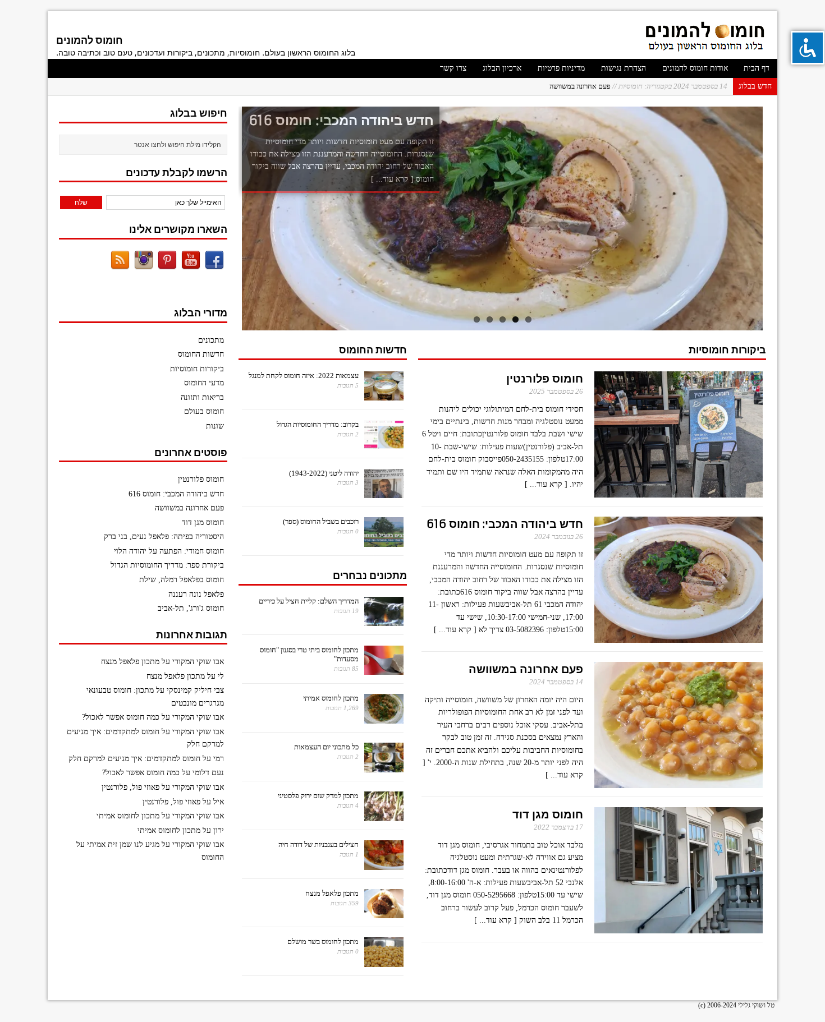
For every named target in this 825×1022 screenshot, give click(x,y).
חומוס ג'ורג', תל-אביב (191, 608)
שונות (215, 426)
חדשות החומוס (373, 349)
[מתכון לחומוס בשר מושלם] (384, 960)
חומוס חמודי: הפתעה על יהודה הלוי (169, 551)
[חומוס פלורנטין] (678, 490)
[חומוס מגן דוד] (678, 926)
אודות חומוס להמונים (695, 68)
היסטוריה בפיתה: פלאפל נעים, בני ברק (164, 536)
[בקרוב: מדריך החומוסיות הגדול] (384, 443)
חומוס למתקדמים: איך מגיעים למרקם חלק (134, 758)
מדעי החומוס (204, 383)
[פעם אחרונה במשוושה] (678, 781)
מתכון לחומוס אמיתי (331, 698)
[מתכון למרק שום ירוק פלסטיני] (384, 815)
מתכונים (211, 340)
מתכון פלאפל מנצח (332, 893)
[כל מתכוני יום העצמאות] (384, 766)
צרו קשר (453, 68)
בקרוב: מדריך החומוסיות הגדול (318, 424)
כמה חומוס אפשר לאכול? (120, 717)
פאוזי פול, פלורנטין (130, 787)
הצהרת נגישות (623, 68)
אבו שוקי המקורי (198, 661)
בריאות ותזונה (202, 397)
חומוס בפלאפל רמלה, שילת (181, 580)
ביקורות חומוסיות (727, 349)
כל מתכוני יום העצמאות (326, 747)
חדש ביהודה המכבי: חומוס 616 (505, 524)
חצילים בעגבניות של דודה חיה (318, 844)
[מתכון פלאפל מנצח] (384, 912)
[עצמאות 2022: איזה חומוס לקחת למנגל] (384, 394)
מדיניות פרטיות (561, 68)
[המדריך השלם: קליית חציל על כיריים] (384, 620)
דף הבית (756, 68)
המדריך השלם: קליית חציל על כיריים (309, 601)
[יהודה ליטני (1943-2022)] (384, 491)
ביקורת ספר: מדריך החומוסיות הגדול (167, 565)
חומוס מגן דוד (547, 814)
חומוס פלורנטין (544, 378)
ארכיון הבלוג (502, 68)
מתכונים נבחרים (370, 575)
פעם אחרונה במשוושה (638, 86)
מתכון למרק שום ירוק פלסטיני (318, 795)
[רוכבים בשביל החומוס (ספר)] (384, 540)
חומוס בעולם (204, 411)
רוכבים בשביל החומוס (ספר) (321, 521)
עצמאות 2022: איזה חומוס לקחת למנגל (304, 375)
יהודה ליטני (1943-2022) (324, 473)
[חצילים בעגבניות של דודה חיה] (384, 863)
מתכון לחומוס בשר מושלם (323, 941)
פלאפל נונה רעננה (196, 594)
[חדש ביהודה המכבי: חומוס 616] (502, 218)
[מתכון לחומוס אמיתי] (384, 717)
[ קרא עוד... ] (392, 179)
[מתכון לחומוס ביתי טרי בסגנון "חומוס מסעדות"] (384, 668)
